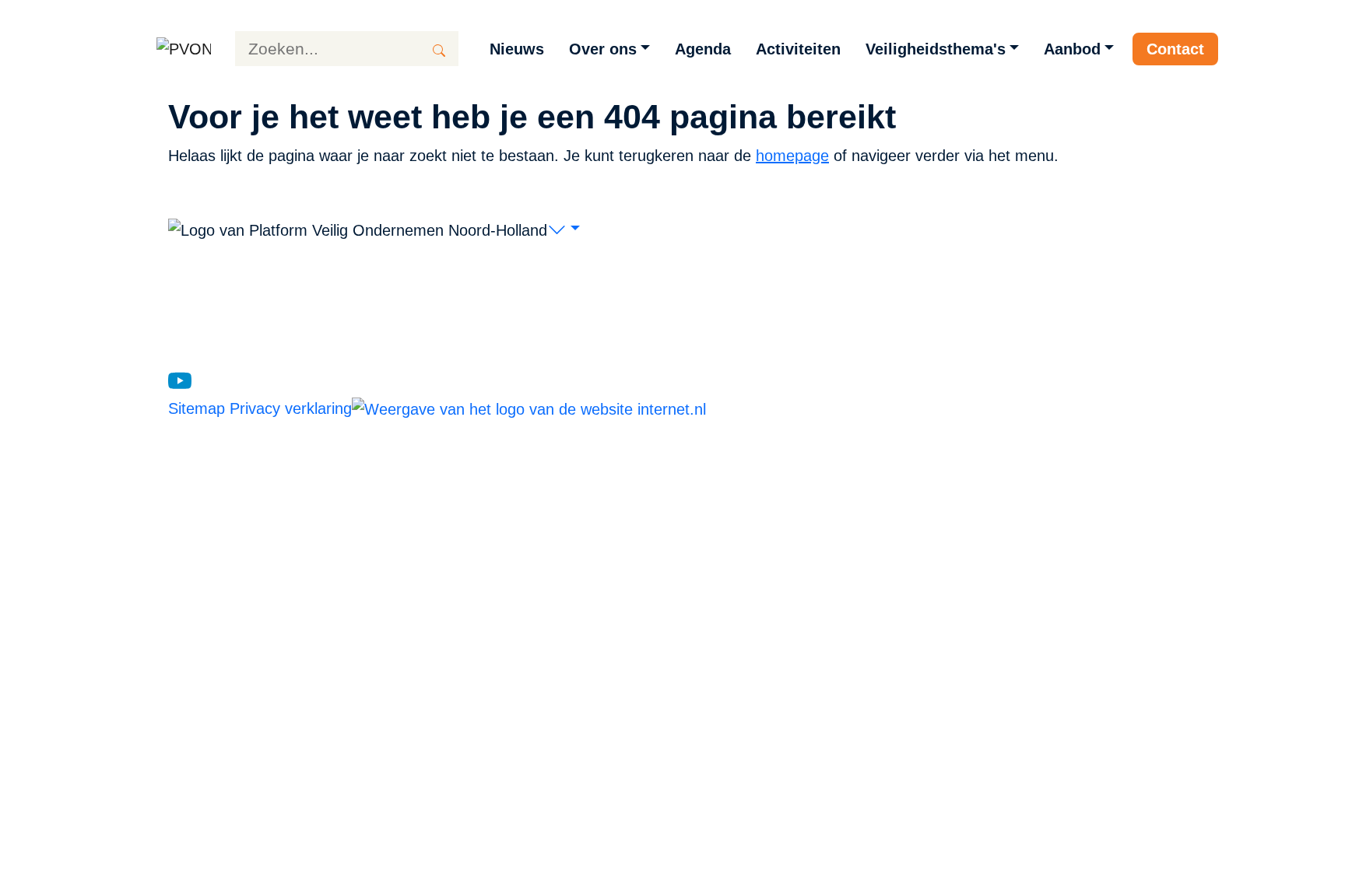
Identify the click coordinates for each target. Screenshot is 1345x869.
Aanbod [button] (1072, 49)
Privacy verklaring (291, 408)
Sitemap (199, 408)
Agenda (703, 49)
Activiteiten (798, 49)
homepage (792, 155)
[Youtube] (179, 379)
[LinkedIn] (207, 379)
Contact (1175, 49)
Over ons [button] (603, 49)
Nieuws (517, 49)
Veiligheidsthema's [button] (936, 49)
